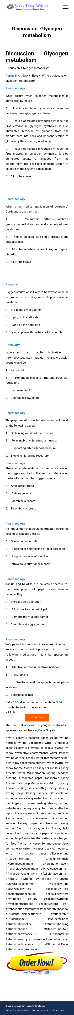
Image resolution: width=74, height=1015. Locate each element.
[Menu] (63, 7)
